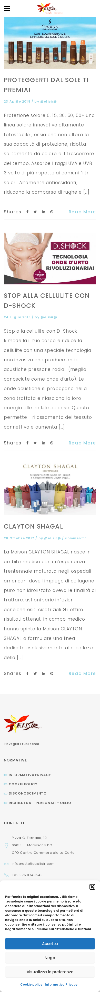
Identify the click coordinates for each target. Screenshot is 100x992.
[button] (92, 886)
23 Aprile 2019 (18, 101)
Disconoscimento (28, 793)
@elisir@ (48, 101)
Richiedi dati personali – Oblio (40, 802)
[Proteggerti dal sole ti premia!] (50, 43)
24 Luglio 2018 (18, 317)
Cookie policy (31, 984)
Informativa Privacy (61, 984)
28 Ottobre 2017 (19, 538)
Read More (82, 212)
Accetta (50, 943)
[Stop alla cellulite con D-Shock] (50, 259)
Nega (50, 957)
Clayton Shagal (33, 526)
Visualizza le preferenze (50, 972)
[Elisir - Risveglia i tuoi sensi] (50, 8)
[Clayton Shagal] (50, 489)
